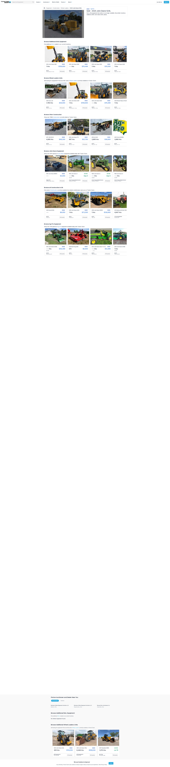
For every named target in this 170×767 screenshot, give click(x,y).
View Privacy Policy (103, 764)
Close (111, 763)
